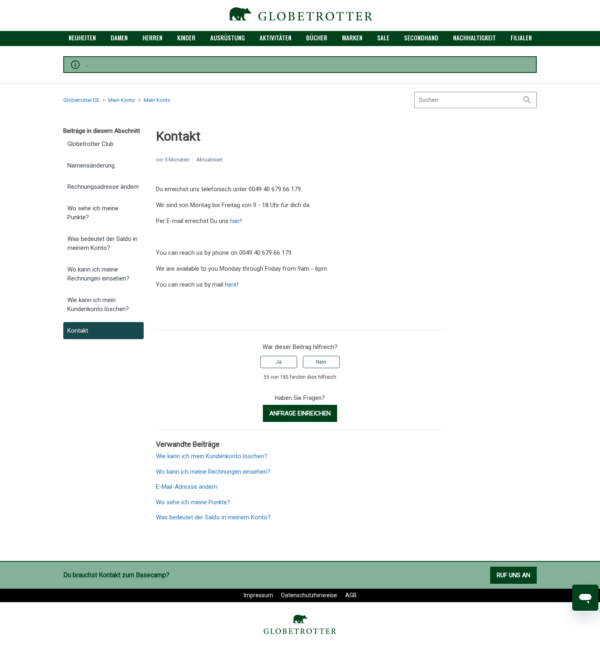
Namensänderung (91, 165)
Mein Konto (121, 100)
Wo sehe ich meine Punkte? (92, 213)
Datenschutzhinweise (309, 595)
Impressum (258, 595)
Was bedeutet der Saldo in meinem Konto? (102, 243)
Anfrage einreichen (300, 413)
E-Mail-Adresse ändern (186, 486)
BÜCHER (316, 37)
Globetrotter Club (90, 144)
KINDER (186, 37)
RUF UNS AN (513, 575)
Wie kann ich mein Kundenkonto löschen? (98, 304)
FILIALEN (521, 37)
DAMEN (119, 37)
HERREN (152, 37)
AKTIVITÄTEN (275, 37)
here (231, 284)
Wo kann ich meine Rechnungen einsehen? (98, 274)
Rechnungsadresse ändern (103, 186)
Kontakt (77, 330)
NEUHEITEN (82, 37)
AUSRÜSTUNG (227, 37)
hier (235, 221)
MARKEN (352, 37)
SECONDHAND (421, 37)
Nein (321, 362)
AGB (351, 595)
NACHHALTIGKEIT (474, 37)
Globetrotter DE (81, 100)
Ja (279, 362)
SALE (383, 37)
